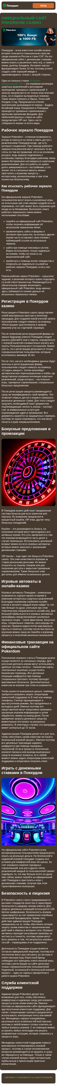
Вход (43, 5)
